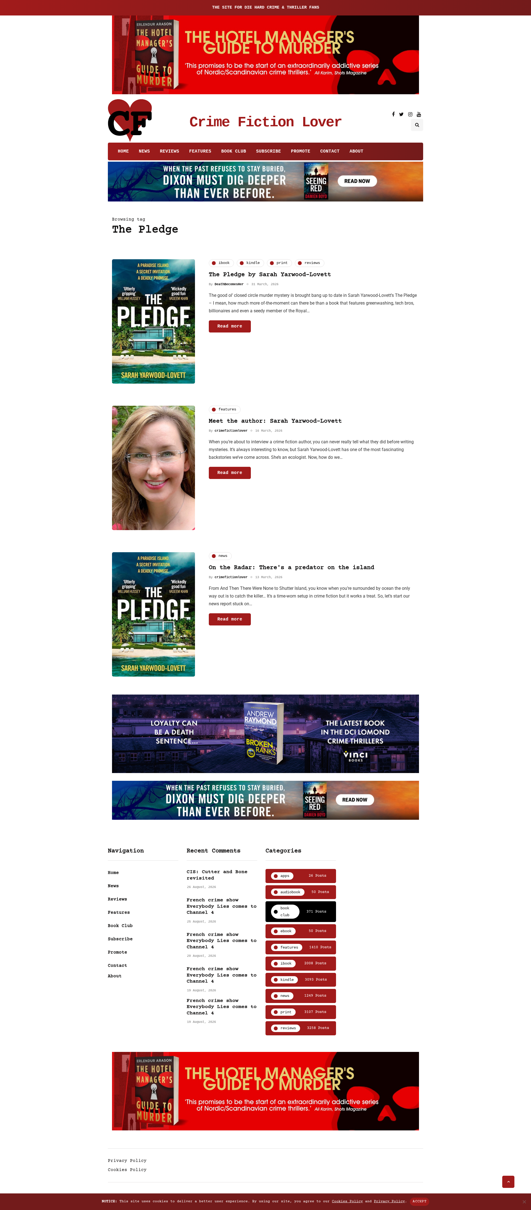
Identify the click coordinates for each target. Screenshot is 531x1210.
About (356, 151)
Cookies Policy (127, 1169)
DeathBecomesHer (229, 284)
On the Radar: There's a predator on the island (291, 567)
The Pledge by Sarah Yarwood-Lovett (270, 274)
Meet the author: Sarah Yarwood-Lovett (275, 421)
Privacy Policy (127, 1160)
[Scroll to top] (508, 1182)
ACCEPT (419, 1201)
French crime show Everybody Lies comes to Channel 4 (222, 906)
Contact (330, 151)
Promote (300, 151)
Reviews (169, 151)
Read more (229, 326)
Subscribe (268, 151)
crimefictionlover (231, 431)
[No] (524, 1201)
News (144, 151)
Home (123, 151)
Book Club (233, 151)
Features (200, 151)
